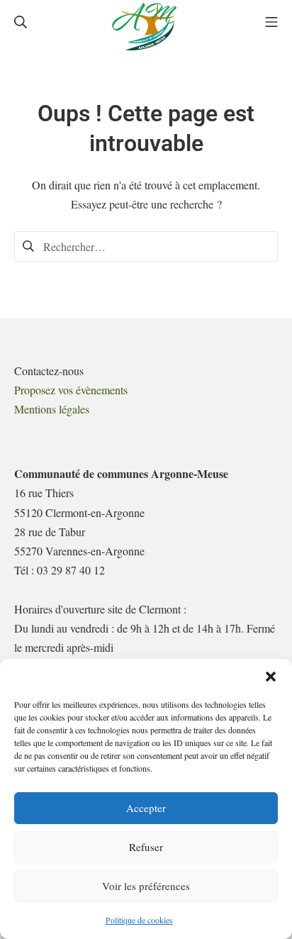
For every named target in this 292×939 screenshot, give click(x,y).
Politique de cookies (139, 920)
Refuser (146, 847)
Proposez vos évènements (71, 389)
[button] (271, 676)
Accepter (146, 808)
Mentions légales (51, 408)
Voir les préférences (146, 886)
